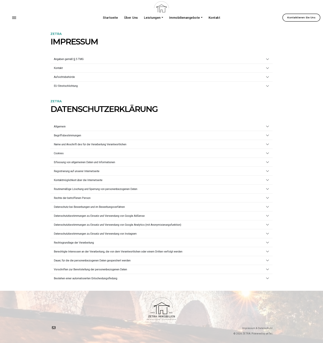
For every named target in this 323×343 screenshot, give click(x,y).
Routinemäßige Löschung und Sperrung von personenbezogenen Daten (95, 189)
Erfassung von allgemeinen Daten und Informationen (84, 162)
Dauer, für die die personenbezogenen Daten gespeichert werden (92, 260)
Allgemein (60, 126)
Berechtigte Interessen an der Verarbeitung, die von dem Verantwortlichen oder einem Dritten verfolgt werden (118, 251)
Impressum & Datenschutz (257, 328)
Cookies (59, 153)
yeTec (269, 333)
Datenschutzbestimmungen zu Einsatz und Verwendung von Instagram (95, 233)
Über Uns (131, 18)
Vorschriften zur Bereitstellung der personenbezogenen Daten (90, 269)
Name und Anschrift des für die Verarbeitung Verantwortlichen (90, 144)
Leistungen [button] (152, 18)
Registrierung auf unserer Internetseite (76, 171)
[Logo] (161, 6)
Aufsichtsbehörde (64, 77)
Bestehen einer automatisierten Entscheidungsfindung (85, 278)
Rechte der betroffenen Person (72, 198)
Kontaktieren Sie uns (301, 17)
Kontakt (214, 18)
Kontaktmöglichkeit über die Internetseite (78, 180)
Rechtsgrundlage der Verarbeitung (74, 242)
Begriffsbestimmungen (67, 135)
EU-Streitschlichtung (66, 85)
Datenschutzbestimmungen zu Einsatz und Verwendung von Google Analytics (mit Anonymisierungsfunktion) (117, 224)
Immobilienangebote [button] (184, 18)
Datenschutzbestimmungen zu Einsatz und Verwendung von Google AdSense (99, 215)
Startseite (110, 18)
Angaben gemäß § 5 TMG (69, 59)
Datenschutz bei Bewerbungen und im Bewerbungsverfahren (89, 206)
